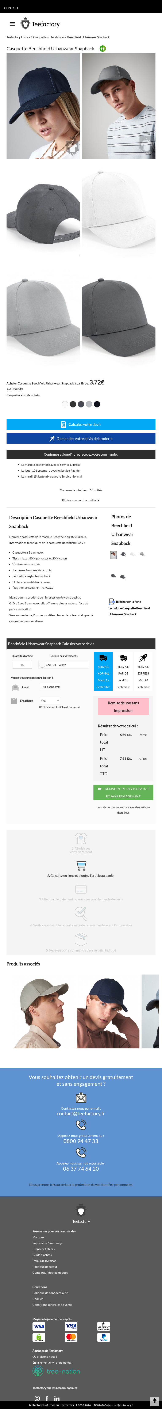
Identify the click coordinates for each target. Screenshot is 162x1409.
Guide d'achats (42, 1255)
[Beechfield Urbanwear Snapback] (43, 106)
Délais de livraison (44, 1260)
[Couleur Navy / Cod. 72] (97, 404)
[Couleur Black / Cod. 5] (73, 404)
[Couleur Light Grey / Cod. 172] (89, 404)
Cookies (37, 1298)
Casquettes (40, 37)
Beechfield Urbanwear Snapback (88, 37)
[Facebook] (47, 1398)
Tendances (57, 37)
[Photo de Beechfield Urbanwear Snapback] (118, 106)
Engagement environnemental (52, 1362)
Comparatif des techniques (50, 1272)
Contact (11, 8)
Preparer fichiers (43, 1249)
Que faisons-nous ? (44, 1356)
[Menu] (12, 22)
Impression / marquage (47, 1243)
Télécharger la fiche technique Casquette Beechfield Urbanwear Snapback (129, 608)
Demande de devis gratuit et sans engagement (126, 792)
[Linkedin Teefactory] (56, 1398)
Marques (38, 1237)
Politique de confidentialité (50, 1293)
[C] (37, 1398)
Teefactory (36, 1405)
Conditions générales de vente (52, 1304)
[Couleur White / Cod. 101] (65, 404)
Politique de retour (44, 1266)
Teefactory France (18, 37)
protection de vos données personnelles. (104, 1184)
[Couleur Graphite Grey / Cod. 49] (81, 404)
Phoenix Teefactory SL (63, 1405)
